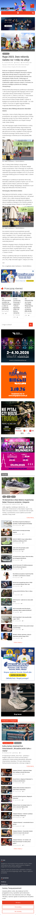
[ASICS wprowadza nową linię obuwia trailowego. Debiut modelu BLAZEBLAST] (6, 607)
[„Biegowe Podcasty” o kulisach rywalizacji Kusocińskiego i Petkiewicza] (6, 813)
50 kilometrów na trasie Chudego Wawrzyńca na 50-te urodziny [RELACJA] (29, 305)
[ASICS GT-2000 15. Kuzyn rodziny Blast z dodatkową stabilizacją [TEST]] (6, 538)
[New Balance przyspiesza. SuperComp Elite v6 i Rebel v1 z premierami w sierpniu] (6, 573)
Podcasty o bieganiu (9, 721)
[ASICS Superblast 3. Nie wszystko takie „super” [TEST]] (6, 616)
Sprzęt (4, 474)
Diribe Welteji (25, 62)
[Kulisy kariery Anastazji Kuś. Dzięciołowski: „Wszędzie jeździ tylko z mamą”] (18, 724)
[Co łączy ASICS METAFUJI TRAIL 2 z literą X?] (6, 590)
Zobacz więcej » (18, 642)
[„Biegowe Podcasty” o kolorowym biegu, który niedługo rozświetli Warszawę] (6, 769)
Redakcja (17, 62)
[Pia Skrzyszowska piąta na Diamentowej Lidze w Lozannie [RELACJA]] (6, 292)
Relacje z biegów (11, 67)
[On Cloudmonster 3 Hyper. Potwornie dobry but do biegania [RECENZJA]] (6, 555)
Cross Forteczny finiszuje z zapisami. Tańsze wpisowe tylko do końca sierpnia (16, 306)
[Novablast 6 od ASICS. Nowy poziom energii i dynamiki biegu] (6, 625)
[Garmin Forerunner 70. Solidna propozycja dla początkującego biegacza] (6, 564)
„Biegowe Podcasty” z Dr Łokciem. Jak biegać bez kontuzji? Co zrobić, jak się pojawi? (22, 841)
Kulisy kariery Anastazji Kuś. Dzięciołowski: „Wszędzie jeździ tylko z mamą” (16, 748)
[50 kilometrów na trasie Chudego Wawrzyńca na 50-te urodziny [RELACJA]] (29, 292)
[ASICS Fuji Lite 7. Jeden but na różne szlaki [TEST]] (6, 599)
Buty (4, 496)
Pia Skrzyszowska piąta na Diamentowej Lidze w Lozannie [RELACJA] (6, 304)
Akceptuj (18, 902)
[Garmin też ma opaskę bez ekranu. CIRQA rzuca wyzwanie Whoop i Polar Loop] (6, 581)
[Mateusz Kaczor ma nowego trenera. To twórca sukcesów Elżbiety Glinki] (6, 804)
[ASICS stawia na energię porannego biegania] (6, 529)
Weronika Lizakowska (21, 67)
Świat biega (6, 53)
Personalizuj (18, 907)
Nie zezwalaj (18, 911)
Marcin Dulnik (17, 504)
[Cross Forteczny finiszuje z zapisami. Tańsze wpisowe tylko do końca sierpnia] (17, 292)
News (8, 496)
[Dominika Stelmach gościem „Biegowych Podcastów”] (6, 795)
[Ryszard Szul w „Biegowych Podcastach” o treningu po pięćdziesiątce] (6, 778)
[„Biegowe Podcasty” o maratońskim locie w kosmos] (6, 821)
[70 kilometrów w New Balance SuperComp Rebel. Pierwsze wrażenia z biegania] (18, 478)
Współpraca (4, 884)
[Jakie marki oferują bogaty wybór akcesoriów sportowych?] (6, 547)
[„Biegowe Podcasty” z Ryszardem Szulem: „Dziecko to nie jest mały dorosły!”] (6, 830)
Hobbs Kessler (10, 64)
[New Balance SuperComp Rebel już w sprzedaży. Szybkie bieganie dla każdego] (6, 521)
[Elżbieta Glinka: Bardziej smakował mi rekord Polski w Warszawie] (6, 787)
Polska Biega (18, 743)
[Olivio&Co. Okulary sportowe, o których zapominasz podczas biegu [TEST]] (6, 634)
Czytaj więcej (30, 517)
